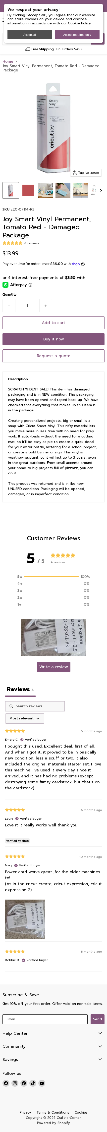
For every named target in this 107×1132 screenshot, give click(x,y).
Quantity (9, 295)
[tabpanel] (53, 836)
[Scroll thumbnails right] (100, 190)
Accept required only (77, 35)
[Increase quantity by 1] (46, 305)
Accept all (30, 35)
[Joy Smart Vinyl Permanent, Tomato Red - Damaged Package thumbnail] (11, 190)
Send (97, 1019)
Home (7, 61)
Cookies (81, 1112)
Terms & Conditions (53, 1112)
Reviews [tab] (20, 689)
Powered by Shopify (53, 1123)
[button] (53, 637)
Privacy (25, 1112)
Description (18, 379)
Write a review (53, 667)
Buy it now (53, 339)
